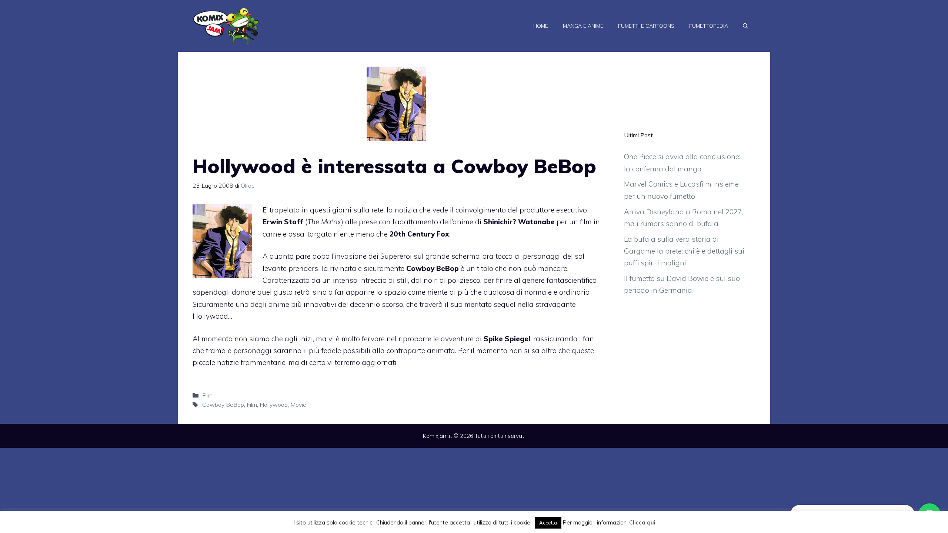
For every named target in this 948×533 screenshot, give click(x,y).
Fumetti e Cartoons (646, 26)
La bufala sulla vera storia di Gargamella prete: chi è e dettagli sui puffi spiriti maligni (684, 251)
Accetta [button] (548, 523)
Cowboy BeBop (223, 404)
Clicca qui (642, 522)
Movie (298, 404)
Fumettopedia (708, 26)
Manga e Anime (583, 26)
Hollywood (274, 404)
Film (207, 395)
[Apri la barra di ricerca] (745, 26)
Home (540, 26)
